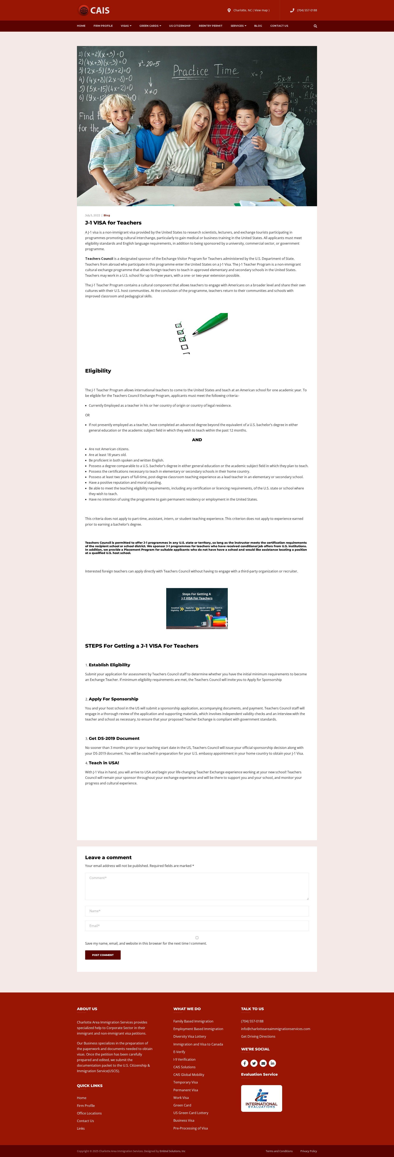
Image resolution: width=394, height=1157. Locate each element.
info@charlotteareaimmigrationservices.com (275, 1029)
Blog (258, 25)
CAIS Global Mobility (188, 1074)
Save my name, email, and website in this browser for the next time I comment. (146, 943)
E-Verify (179, 1052)
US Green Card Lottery (190, 1113)
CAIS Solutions (184, 1067)
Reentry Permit (210, 25)
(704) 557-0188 (307, 10)
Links (81, 1128)
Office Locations (89, 1113)
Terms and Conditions (279, 1151)
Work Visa (181, 1097)
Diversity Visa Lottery (189, 1036)
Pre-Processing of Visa (190, 1128)
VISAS (125, 25)
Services (237, 25)
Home (81, 25)
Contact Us (279, 25)
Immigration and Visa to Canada (198, 1044)
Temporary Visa (185, 1082)
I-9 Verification (184, 1059)
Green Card (182, 1105)
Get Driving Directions (258, 1036)
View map (261, 10)
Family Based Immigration (193, 1021)
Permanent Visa (185, 1090)
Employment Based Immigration (198, 1029)
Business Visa (183, 1120)
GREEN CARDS (148, 25)
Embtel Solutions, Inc (172, 1151)
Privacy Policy (308, 1151)
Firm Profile (103, 25)
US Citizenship (180, 25)
